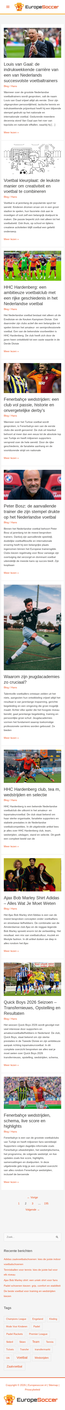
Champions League (16, 1319)
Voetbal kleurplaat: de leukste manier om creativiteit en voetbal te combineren (32, 186)
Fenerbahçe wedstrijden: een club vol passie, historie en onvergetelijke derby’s (31, 405)
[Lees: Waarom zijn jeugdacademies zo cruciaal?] (32, 627)
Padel (36, 1326)
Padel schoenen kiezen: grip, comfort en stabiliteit (32, 1285)
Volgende (32, 1209)
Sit (50, 1385)
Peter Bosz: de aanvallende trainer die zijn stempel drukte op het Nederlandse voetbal (32, 512)
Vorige (32, 1197)
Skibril (9, 1342)
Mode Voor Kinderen (16, 1326)
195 (46, 1203)
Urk (8, 1358)
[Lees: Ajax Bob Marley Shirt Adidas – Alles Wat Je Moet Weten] (32, 874)
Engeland (37, 1319)
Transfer (24, 1349)
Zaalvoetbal (14, 1366)
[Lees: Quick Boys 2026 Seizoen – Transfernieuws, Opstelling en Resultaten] (32, 979)
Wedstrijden (42, 1357)
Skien (22, 1341)
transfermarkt (42, 1349)
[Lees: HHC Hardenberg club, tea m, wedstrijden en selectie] (32, 766)
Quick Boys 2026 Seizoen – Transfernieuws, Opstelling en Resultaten (32, 1008)
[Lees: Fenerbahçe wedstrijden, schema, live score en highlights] (32, 1092)
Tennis (49, 1342)
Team (35, 1341)
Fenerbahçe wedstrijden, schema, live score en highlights (27, 1121)
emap (54, 1385)
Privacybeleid (32, 1389)
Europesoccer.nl (37, 1385)
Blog (6, 86)
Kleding (53, 1319)
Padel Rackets (14, 1334)
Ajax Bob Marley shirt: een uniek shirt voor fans (31, 1280)
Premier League (38, 1334)
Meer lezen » (11, 133)
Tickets (10, 1349)
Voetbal (22, 1357)
